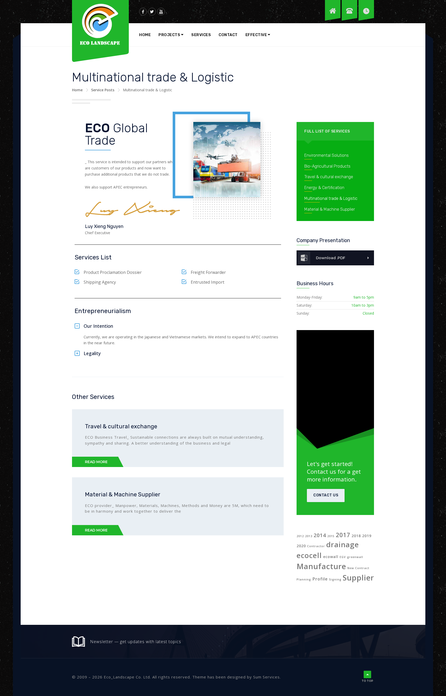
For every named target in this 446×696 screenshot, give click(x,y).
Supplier (358, 577)
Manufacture (321, 566)
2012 (300, 536)
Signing (335, 579)
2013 (308, 536)
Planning (304, 579)
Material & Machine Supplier (122, 494)
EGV (343, 557)
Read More (96, 462)
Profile (320, 579)
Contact (228, 34)
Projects (169, 34)
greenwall (355, 557)
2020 (301, 545)
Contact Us (325, 495)
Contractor (316, 546)
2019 (366, 535)
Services (201, 34)
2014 (320, 535)
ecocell (309, 555)
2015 (330, 536)
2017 (343, 535)
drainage (342, 544)
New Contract (358, 568)
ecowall (330, 556)
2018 (356, 535)
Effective (256, 34)
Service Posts (102, 89)
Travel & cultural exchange (121, 426)
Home (145, 34)
